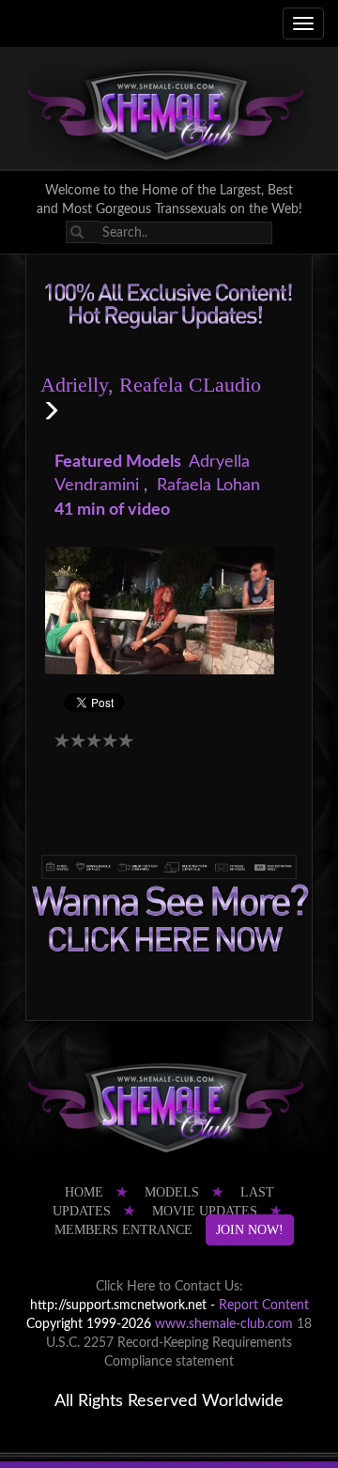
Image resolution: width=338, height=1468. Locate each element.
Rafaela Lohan (208, 485)
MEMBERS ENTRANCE (123, 1230)
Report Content (264, 1305)
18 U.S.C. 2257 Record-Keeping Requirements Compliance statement (179, 1343)
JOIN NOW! (250, 1230)
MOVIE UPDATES (204, 1211)
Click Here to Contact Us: (169, 1286)
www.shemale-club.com (224, 1324)
